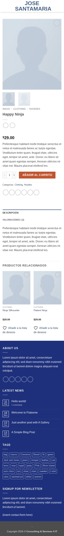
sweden (43, 471)
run (18, 471)
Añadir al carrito (37, 175)
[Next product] (5, 125)
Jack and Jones (11, 460)
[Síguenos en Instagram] (12, 379)
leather (45, 460)
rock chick (9, 471)
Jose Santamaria (32, 6)
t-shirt (53, 471)
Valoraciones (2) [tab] (13, 220)
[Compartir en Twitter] (18, 192)
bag (5, 454)
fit (44, 454)
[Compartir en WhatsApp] (6, 192)
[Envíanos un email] (24, 379)
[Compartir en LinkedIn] (36, 192)
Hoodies (34, 109)
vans (6, 476)
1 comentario (19, 405)
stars (33, 471)
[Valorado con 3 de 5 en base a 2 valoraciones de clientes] (32, 132)
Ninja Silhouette (11, 310)
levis (6, 465)
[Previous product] (12, 125)
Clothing (19, 109)
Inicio (6, 109)
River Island (49, 465)
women (37, 476)
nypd (21, 465)
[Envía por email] (24, 192)
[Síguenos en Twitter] (18, 379)
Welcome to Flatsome (24, 412)
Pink (37, 465)
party (29, 465)
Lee (53, 460)
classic (13, 454)
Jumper (34, 460)
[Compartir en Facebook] (12, 192)
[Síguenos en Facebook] (6, 379)
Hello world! (18, 401)
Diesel (36, 454)
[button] (5, 6)
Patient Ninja (40, 310)
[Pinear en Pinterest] (30, 192)
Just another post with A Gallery (30, 422)
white (28, 476)
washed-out (17, 476)
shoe (25, 471)
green (50, 454)
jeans (25, 460)
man (13, 465)
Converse (25, 454)
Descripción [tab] (10, 213)
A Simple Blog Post (23, 432)
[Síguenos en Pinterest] (30, 379)
